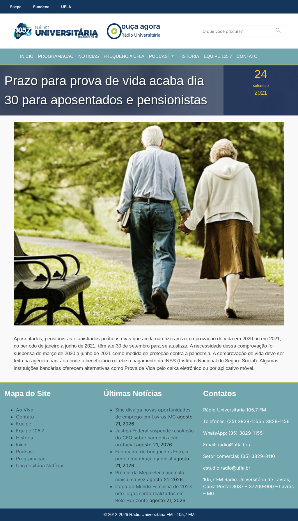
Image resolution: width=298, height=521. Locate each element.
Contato (247, 56)
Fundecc (41, 6)
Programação (56, 56)
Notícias (88, 56)
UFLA (66, 6)
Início (26, 56)
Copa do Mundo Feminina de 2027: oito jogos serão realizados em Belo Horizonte (153, 493)
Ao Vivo (24, 410)
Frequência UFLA (124, 56)
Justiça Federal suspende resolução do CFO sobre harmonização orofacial (154, 437)
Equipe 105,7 (218, 56)
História (188, 56)
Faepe (16, 6)
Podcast (159, 56)
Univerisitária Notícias (40, 465)
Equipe (23, 424)
